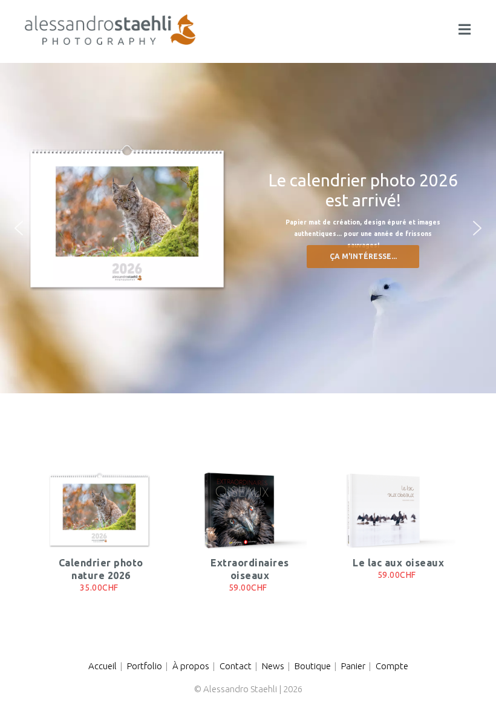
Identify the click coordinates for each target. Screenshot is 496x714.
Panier (353, 666)
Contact (236, 666)
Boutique (313, 666)
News (273, 666)
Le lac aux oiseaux (398, 562)
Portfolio (144, 666)
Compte (392, 666)
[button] (18, 228)
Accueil (102, 666)
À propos (190, 666)
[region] (248, 228)
